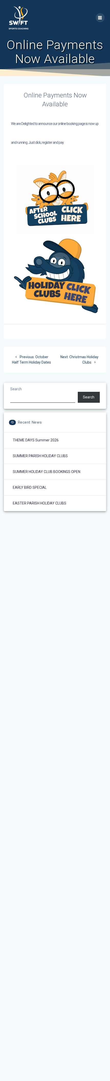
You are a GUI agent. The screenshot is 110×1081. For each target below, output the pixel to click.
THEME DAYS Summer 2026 (36, 440)
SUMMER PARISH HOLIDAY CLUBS (40, 456)
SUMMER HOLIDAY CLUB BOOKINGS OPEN (46, 472)
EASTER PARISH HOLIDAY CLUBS (39, 503)
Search (16, 389)
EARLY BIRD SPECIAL (30, 487)
